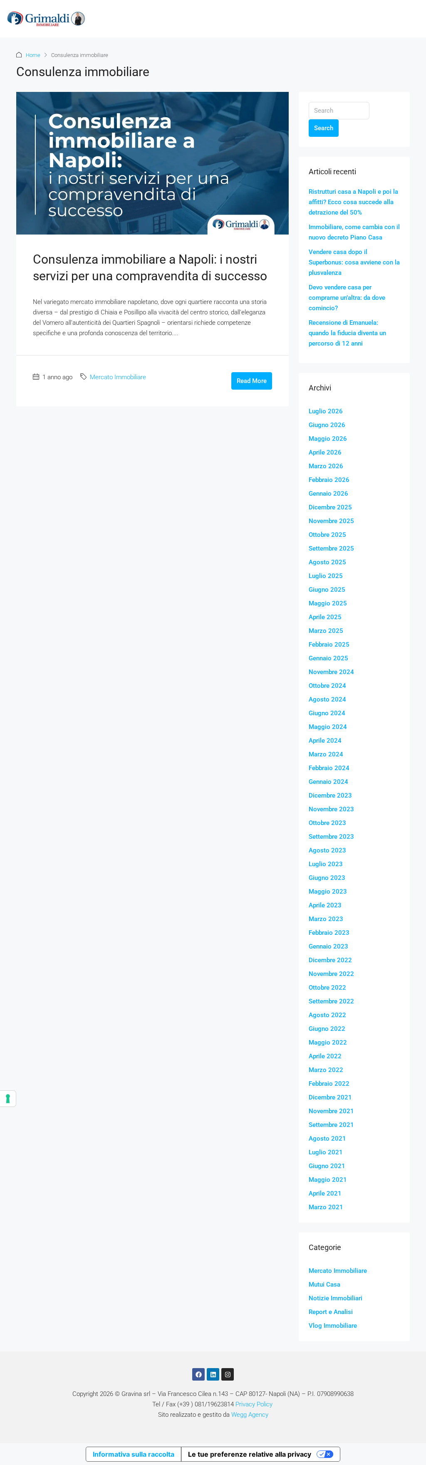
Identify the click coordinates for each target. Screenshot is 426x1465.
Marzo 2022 (326, 1070)
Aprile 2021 (325, 1193)
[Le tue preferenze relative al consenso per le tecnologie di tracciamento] (8, 1099)
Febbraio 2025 (329, 644)
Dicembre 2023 (330, 795)
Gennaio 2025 (328, 658)
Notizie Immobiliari (335, 1298)
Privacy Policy (253, 1404)
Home (33, 55)
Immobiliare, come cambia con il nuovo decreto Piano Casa (354, 232)
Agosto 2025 (327, 562)
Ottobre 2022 (327, 987)
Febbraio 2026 (329, 480)
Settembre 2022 (331, 1001)
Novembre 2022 (331, 974)
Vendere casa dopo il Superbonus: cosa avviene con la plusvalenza (354, 262)
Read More (252, 381)
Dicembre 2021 (330, 1097)
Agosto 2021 (327, 1138)
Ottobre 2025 (327, 535)
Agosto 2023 (327, 850)
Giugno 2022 (327, 1029)
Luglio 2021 (326, 1152)
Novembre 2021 (331, 1111)
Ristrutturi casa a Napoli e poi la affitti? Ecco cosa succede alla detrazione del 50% (353, 202)
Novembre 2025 (331, 521)
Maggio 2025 (328, 603)
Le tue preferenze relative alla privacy (249, 1454)
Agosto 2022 (327, 1015)
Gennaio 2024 (328, 782)
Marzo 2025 (326, 631)
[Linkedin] (213, 1374)
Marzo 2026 (326, 466)
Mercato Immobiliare (118, 377)
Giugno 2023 (327, 878)
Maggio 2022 (328, 1042)
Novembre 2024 (331, 672)
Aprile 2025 (325, 617)
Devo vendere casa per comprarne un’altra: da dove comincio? (347, 298)
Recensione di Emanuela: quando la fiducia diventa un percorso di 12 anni (347, 333)
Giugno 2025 (327, 589)
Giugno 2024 (327, 713)
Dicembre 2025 (330, 507)
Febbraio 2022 (329, 1083)
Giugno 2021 (327, 1166)
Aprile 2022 (325, 1056)
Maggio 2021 (328, 1179)
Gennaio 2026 (328, 493)
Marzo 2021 (326, 1207)
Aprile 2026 (325, 452)
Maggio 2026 (328, 438)
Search (323, 128)
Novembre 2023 (331, 809)
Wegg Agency (249, 1414)
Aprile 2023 (325, 905)
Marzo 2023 (326, 919)
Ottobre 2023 (327, 823)
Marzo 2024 (326, 754)
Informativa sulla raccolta (133, 1454)
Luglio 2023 (326, 864)
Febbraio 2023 (329, 932)
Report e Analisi (331, 1312)
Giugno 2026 (327, 425)
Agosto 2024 (327, 699)
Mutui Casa (324, 1284)
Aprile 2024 (325, 740)
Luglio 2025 (326, 576)
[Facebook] (198, 1374)
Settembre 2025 (331, 548)
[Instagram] (227, 1374)
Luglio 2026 (326, 411)
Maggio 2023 (328, 891)
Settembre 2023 (331, 836)
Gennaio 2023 (328, 946)
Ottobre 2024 (327, 685)
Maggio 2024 (328, 727)
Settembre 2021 (331, 1125)
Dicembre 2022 (330, 960)
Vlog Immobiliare (333, 1325)
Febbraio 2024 (329, 768)
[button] (414, 19)
